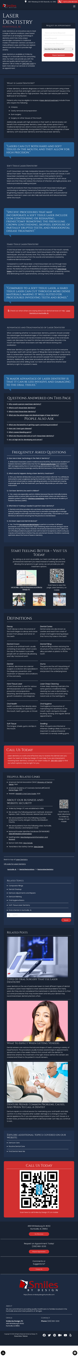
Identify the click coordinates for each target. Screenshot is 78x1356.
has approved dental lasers (29, 524)
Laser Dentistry (22, 859)
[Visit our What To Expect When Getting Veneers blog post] (37, 1041)
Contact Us (39, 1269)
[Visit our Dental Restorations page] (19, 605)
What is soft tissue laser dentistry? (22, 408)
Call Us (70, 2)
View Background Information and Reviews (28, 838)
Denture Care (14, 1143)
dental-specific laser (48, 464)
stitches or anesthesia (36, 498)
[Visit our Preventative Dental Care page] (39, 605)
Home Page (13, 790)
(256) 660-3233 (28, 64)
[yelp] (70, 1336)
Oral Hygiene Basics (16, 900)
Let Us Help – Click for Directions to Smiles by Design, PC (26, 588)
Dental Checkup (15, 889)
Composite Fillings (16, 885)
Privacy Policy (18, 1336)
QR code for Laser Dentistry (15, 864)
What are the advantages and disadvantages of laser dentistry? (34, 415)
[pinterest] (54, 1336)
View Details (28, 843)
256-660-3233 (56, 760)
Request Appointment (39, 1251)
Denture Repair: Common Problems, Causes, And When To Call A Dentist (36, 1106)
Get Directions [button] (39, 1234)
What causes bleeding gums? (20, 432)
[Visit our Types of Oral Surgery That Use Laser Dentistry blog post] (37, 977)
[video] (59, 1336)
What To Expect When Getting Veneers (33, 1043)
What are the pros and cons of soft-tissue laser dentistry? (31, 436)
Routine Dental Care (17, 1146)
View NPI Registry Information (20, 833)
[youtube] (65, 1336)
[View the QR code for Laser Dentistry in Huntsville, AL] (57, 582)
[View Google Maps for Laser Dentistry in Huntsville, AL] (27, 585)
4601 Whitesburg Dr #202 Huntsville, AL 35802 (41, 2)
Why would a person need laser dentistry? (25, 404)
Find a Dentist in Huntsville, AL (20, 910)
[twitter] (49, 1336)
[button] (75, 6)
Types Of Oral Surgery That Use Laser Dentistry (32, 981)
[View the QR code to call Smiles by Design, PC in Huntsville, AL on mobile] (39, 1209)
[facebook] (44, 1336)
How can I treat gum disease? (20, 428)
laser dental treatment (49, 100)
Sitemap (25, 1336)
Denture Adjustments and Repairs (22, 893)
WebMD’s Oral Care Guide (25, 793)
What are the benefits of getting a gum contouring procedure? (33, 425)
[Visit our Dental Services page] (59, 605)
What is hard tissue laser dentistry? (22, 411)
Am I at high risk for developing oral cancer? (25, 439)
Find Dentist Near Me (17, 1151)
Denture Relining (15, 896)
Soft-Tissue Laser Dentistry (19, 905)
